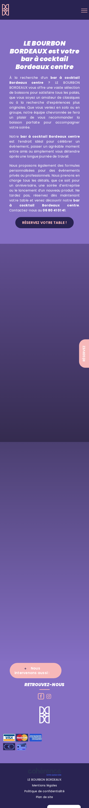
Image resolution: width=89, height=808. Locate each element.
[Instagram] (48, 696)
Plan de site (44, 797)
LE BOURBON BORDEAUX (44, 780)
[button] (35, 670)
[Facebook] (41, 696)
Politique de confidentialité (44, 791)
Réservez (84, 354)
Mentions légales (44, 785)
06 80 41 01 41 (54, 210)
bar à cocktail (33, 136)
